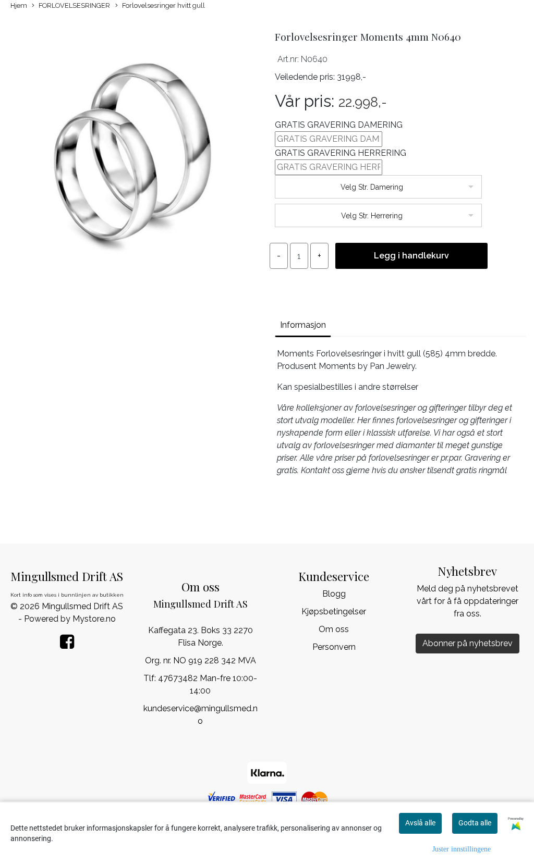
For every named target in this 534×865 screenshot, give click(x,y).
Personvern (334, 647)
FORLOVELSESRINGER (74, 5)
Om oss (334, 629)
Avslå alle (420, 823)
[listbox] (378, 187)
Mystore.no (94, 619)
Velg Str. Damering (372, 187)
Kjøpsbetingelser (333, 611)
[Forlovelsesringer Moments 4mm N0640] (133, 153)
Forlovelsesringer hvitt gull (163, 5)
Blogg (334, 594)
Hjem (18, 5)
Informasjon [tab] (303, 325)
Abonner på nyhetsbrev (467, 643)
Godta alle (474, 823)
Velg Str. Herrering (372, 216)
